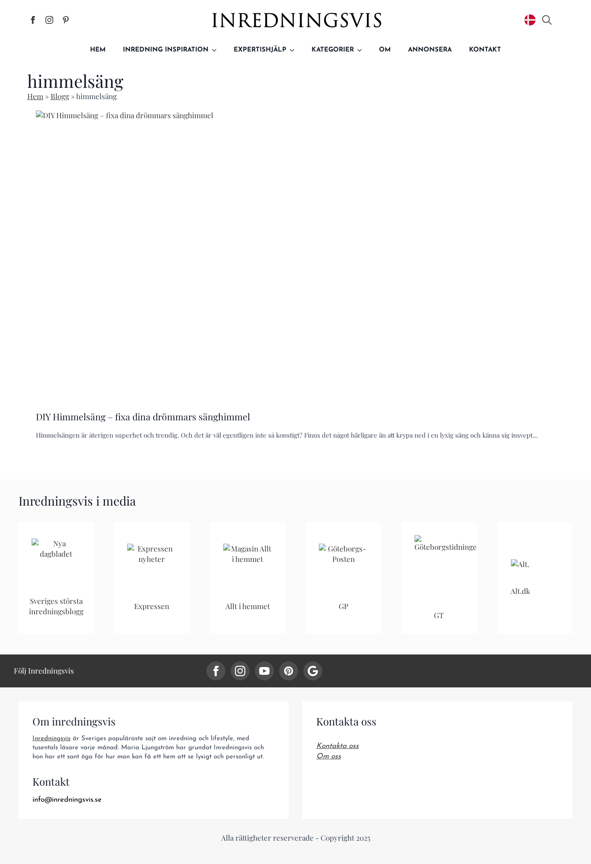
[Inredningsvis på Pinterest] (65, 20)
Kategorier (333, 50)
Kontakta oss (337, 746)
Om (385, 50)
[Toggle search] (547, 20)
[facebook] (215, 670)
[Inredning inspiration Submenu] (217, 50)
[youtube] (264, 670)
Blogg (60, 96)
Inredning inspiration (166, 50)
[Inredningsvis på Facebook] (33, 20)
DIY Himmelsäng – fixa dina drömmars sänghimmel (143, 416)
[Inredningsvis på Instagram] (49, 20)
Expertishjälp (260, 50)
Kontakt (485, 50)
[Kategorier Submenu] (362, 50)
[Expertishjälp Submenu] (294, 50)
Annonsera (430, 50)
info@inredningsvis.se (67, 799)
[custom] (288, 670)
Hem (98, 50)
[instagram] (240, 670)
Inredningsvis (51, 738)
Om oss (328, 756)
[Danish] (530, 20)
